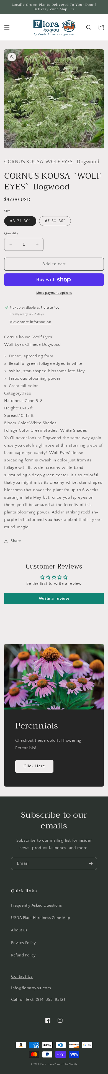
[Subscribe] (90, 863)
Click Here (34, 766)
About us (19, 930)
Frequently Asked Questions (36, 905)
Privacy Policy (23, 943)
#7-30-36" (55, 221)
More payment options (54, 293)
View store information (30, 322)
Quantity (11, 233)
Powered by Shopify (66, 1064)
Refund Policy (23, 955)
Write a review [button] (54, 598)
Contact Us (22, 976)
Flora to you (47, 1064)
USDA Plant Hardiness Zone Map (40, 918)
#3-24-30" (20, 221)
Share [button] (16, 541)
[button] (7, 27)
